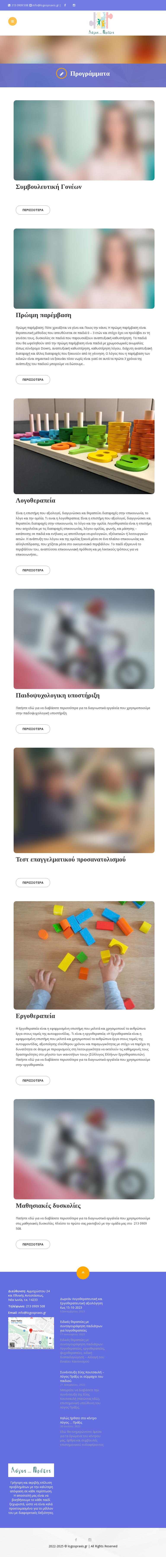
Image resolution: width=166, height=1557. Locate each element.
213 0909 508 (19, 5)
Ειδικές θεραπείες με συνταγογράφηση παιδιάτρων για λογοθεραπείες (81, 1326)
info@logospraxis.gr (45, 5)
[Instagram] (74, 5)
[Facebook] (65, 5)
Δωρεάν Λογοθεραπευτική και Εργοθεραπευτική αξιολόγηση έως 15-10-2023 (81, 1303)
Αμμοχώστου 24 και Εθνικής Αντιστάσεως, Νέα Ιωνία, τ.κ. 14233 (29, 1295)
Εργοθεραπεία (35, 1016)
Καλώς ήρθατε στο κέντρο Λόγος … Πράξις (78, 1420)
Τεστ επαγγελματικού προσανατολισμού (71, 859)
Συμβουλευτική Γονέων (48, 186)
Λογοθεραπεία (35, 500)
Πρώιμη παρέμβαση (43, 315)
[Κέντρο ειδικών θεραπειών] (101, 23)
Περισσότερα (32, 210)
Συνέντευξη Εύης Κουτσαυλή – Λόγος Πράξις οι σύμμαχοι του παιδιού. (82, 1376)
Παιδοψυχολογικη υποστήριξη (58, 695)
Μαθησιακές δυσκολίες (48, 1205)
